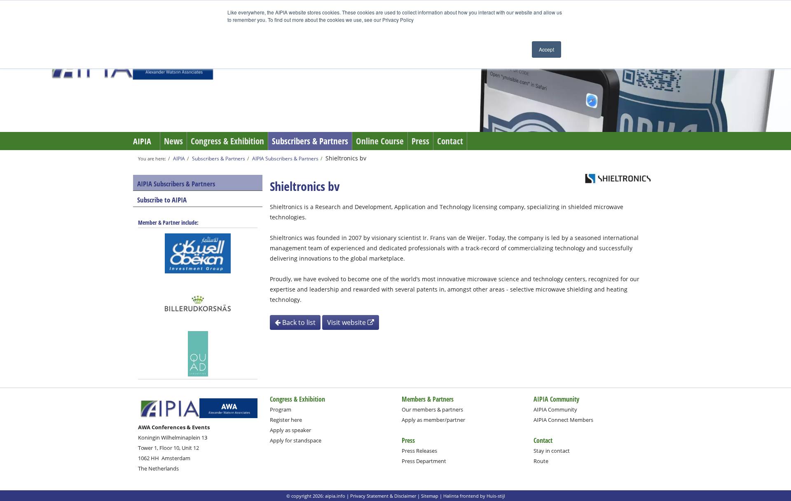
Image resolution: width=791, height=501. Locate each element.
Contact (450, 141)
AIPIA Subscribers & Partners (285, 158)
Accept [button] (546, 49)
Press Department (424, 461)
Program (280, 409)
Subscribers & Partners (310, 141)
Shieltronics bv (345, 158)
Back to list (298, 322)
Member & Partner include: (168, 222)
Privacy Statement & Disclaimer (383, 496)
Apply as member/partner (433, 419)
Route (541, 461)
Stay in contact (552, 450)
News (173, 141)
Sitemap (429, 496)
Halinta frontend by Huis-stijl (474, 496)
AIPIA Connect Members (563, 419)
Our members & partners (432, 409)
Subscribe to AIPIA (162, 200)
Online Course (380, 141)
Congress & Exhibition (227, 141)
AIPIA (142, 141)
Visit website (347, 322)
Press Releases (419, 450)
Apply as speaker (290, 430)
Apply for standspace (295, 440)
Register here (286, 419)
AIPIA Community (555, 409)
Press (420, 141)
